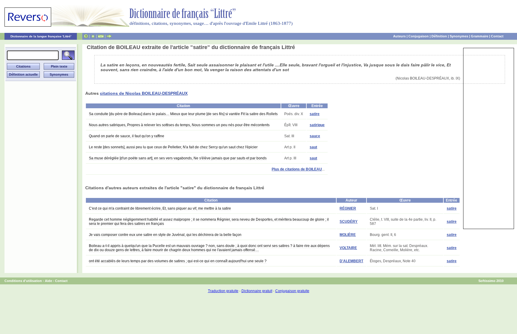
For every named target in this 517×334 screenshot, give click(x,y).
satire (315, 114)
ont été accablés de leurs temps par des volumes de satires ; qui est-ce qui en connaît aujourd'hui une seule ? (178, 261)
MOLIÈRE (348, 235)
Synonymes (459, 36)
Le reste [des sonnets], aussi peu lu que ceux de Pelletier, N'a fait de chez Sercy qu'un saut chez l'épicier (173, 147)
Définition (439, 36)
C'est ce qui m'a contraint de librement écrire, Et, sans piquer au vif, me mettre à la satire (160, 208)
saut (313, 147)
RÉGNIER (348, 208)
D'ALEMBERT (351, 261)
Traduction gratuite (223, 291)
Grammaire (479, 36)
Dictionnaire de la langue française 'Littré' (40, 36)
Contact (497, 36)
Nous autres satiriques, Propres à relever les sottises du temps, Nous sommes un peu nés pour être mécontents (179, 125)
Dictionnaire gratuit (256, 291)
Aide (48, 281)
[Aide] (86, 36)
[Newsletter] (101, 36)
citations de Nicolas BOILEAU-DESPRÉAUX (144, 93)
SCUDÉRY (349, 221)
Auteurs (399, 36)
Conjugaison (418, 36)
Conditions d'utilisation (23, 281)
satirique (317, 125)
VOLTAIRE (348, 248)
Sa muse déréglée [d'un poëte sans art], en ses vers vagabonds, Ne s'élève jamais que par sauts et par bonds (178, 158)
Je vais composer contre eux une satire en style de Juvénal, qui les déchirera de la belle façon (165, 235)
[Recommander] (109, 36)
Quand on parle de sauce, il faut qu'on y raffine (126, 136)
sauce (315, 136)
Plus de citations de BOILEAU (297, 169)
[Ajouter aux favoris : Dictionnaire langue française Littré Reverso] (93, 36)
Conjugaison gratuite (292, 291)
